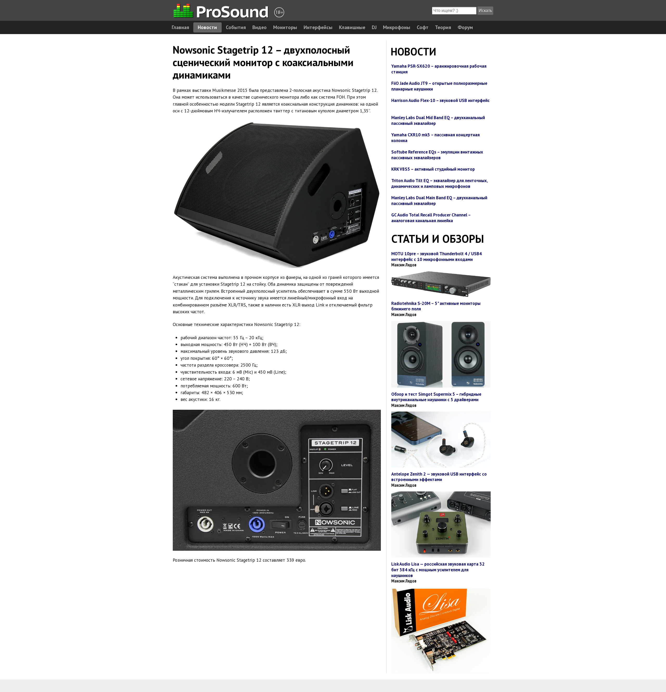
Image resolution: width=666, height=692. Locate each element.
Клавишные (352, 27)
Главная (180, 27)
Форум (465, 27)
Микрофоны (396, 27)
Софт (422, 27)
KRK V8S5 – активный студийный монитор (433, 169)
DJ (374, 27)
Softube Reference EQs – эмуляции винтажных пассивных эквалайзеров (437, 155)
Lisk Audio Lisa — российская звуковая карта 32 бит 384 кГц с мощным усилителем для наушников (438, 569)
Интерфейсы (318, 27)
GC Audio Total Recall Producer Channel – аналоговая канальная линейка (431, 217)
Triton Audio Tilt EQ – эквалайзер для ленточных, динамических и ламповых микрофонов (439, 183)
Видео (259, 27)
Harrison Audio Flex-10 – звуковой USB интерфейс (440, 100)
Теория (443, 27)
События (236, 27)
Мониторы (285, 27)
